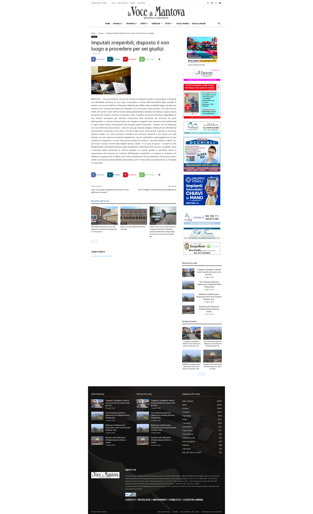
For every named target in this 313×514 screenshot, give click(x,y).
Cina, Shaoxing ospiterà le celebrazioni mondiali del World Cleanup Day (209, 284)
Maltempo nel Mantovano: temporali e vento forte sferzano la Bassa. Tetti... (209, 296)
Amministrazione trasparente (211, 512)
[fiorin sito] (202, 238)
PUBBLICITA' (175, 499)
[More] (159, 59)
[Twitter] (216, 3)
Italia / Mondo (182, 24)
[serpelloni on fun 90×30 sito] (202, 254)
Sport (168, 24)
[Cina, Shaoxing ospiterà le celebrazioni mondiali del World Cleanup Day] (188, 285)
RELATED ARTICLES (100, 201)
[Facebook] (208, 3)
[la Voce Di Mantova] (156, 13)
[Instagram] (212, 3)
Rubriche (156, 24)
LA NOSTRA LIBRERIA (193, 499)
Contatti (132, 3)
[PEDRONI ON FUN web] (202, 133)
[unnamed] (202, 224)
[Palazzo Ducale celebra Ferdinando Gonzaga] (133, 215)
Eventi (143, 24)
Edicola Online (199, 24)
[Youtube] (220, 3)
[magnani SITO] (202, 80)
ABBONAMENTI (159, 499)
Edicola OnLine (123, 3)
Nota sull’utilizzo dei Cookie (189, 512)
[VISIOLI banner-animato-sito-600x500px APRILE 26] (202, 204)
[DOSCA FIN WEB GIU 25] (202, 171)
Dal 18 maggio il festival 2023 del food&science (157, 190)
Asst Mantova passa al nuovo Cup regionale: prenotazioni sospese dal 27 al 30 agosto (104, 229)
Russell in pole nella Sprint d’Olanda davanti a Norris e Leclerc (209, 309)
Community (141, 3)
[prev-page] (92, 241)
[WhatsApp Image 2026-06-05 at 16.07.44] (202, 65)
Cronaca (117, 24)
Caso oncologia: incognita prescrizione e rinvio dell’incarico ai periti (110, 191)
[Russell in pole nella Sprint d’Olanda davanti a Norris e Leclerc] (188, 309)
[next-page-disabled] (96, 241)
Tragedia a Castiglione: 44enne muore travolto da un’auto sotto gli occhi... (209, 272)
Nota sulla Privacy (164, 512)
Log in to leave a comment (101, 256)
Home (113, 3)
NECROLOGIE (144, 499)
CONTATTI (130, 499)
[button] (219, 24)
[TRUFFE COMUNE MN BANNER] (202, 118)
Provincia (130, 24)
